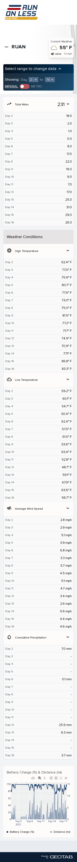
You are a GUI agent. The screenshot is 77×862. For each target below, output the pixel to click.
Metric (36, 86)
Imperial (11, 86)
